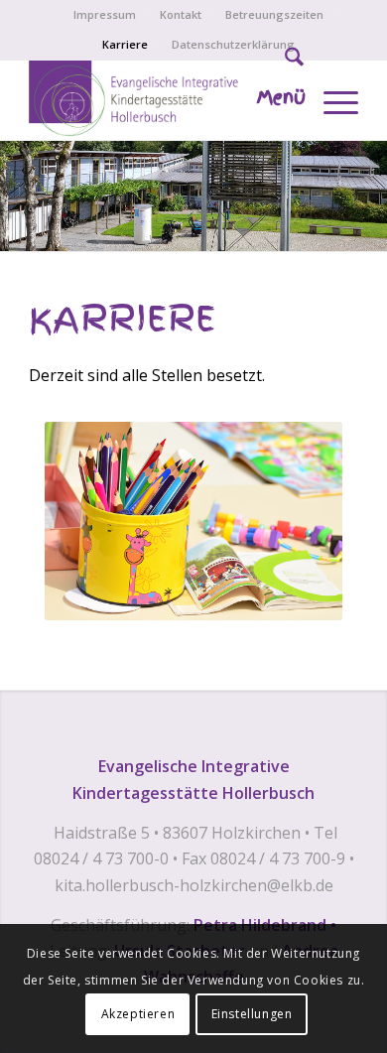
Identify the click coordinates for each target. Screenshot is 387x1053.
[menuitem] (105, 15)
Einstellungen (252, 1013)
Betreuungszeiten (274, 14)
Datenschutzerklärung (233, 44)
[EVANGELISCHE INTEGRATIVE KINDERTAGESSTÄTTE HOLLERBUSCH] (160, 100)
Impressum (104, 14)
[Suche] (284, 60)
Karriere (125, 44)
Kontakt (180, 14)
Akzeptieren (138, 1013)
